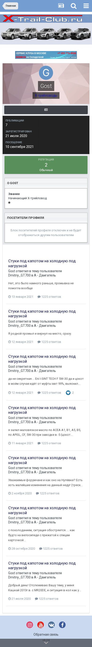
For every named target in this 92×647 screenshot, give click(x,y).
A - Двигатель (45, 275)
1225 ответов (51, 296)
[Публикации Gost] (46, 110)
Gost (11, 271)
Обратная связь (46, 634)
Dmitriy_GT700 (19, 275)
